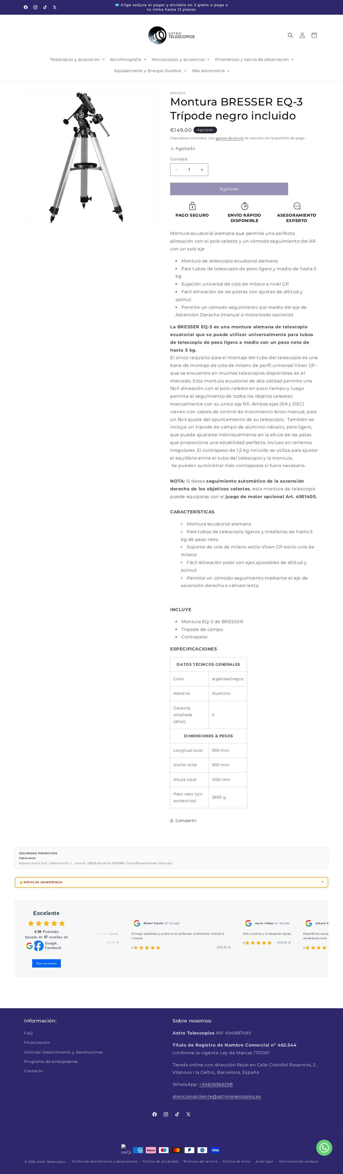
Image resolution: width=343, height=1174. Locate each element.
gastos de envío (230, 138)
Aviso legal (265, 1161)
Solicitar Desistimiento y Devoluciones (63, 1052)
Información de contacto (299, 1161)
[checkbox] (31, 923)
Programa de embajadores (51, 1061)
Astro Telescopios (51, 1162)
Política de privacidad (160, 1161)
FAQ (28, 1033)
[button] (77, 59)
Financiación (37, 1042)
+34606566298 (216, 1084)
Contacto (33, 1070)
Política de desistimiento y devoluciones (105, 1161)
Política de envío (236, 1161)
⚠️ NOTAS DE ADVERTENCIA (40, 882)
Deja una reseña (46, 963)
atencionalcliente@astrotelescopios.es (217, 1096)
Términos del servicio (200, 1161)
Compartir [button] (186, 820)
